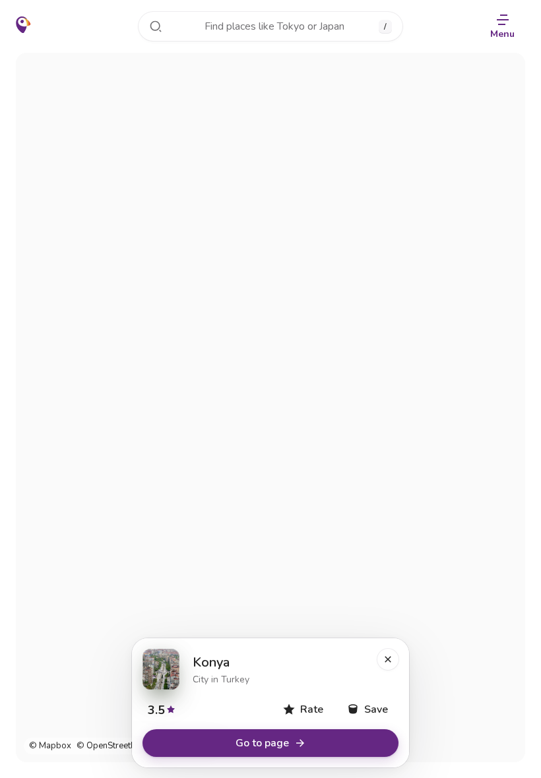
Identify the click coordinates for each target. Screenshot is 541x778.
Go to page (262, 743)
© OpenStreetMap (112, 746)
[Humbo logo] (23, 25)
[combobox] (270, 26)
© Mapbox (50, 746)
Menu (502, 34)
